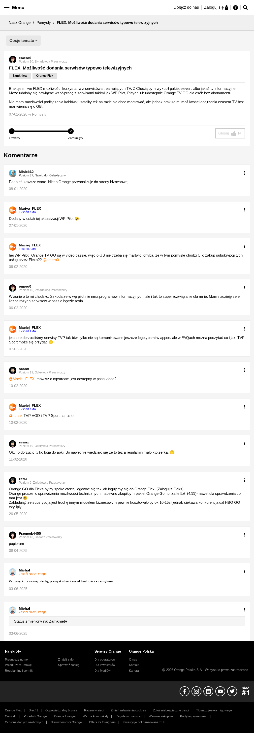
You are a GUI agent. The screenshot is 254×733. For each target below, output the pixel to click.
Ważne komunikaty (95, 716)
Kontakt (134, 665)
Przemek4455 (30, 533)
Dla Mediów (103, 670)
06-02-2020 (18, 267)
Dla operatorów (105, 659)
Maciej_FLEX (30, 245)
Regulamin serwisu (129, 716)
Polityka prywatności (194, 716)
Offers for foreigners (102, 722)
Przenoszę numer (17, 659)
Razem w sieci (94, 710)
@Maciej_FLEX (21, 379)
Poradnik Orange (35, 716)
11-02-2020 (18, 459)
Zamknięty (20, 75)
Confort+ (11, 716)
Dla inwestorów (105, 665)
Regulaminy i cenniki (19, 670)
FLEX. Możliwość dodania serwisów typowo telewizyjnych (70, 68)
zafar (23, 479)
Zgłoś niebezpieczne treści (171, 710)
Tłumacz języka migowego (214, 710)
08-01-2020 (18, 189)
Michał (24, 570)
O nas (133, 659)
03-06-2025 (18, 589)
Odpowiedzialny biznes (61, 710)
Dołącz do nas (186, 7)
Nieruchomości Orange (66, 722)
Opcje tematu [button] (21, 40)
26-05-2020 (18, 514)
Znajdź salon (66, 659)
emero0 (25, 58)
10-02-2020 (18, 386)
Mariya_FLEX (30, 208)
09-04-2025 (18, 550)
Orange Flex (44, 75)
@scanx (16, 415)
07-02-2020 (18, 349)
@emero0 (51, 260)
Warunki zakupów (161, 716)
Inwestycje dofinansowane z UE (144, 722)
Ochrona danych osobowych (24, 722)
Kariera (134, 670)
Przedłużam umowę (18, 665)
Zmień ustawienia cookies (128, 710)
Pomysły (43, 22)
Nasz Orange (20, 22)
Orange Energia (65, 716)
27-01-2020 (18, 225)
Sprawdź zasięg (69, 665)
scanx (24, 369)
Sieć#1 (33, 710)
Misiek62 (26, 172)
